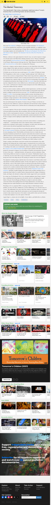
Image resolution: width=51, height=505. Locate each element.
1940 (28, 92)
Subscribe (7, 457)
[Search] (42, 1)
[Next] (16, 379)
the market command (9, 130)
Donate (38, 489)
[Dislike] (8, 16)
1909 (29, 72)
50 (21, 459)
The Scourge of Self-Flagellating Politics (34, 216)
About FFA (17, 487)
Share (23, 16)
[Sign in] (47, 1)
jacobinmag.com (17, 14)
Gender (12, 199)
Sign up (38, 497)
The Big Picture (24, 199)
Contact (17, 489)
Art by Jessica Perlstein (44, 474)
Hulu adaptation (12, 45)
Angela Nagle (8, 14)
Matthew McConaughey (21, 99)
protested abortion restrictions (18, 60)
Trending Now (5, 490)
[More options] (47, 216)
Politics (17, 199)
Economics (6, 199)
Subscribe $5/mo (40, 487)
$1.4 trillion (9, 94)
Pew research (31, 81)
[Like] (4, 16)
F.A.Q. (16, 490)
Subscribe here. (12, 208)
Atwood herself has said (10, 64)
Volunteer (26, 489)
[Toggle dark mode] (44, 1)
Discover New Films (7, 489)
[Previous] (14, 379)
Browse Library (5, 487)
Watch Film (6, 379)
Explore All (10, 230)
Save (17, 16)
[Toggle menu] (2, 1)
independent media (23, 444)
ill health (42, 77)
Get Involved (27, 487)
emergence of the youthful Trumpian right (14, 148)
